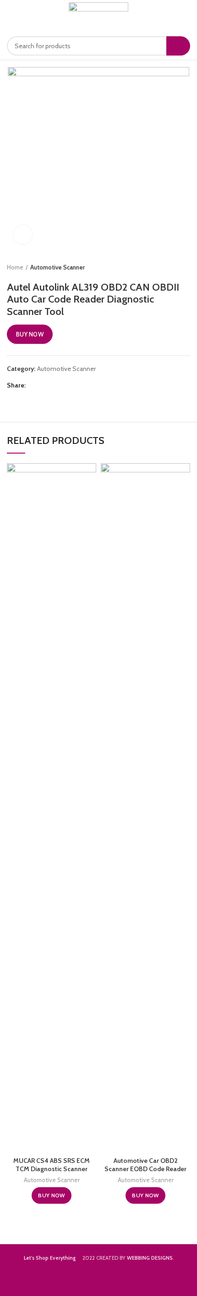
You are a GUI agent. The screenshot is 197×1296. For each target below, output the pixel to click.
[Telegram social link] (76, 386)
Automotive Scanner (57, 267)
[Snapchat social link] (184, 1280)
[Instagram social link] (160, 1280)
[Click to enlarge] (23, 234)
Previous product (167, 267)
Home (15, 267)
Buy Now (30, 334)
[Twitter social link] (45, 386)
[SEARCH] (178, 46)
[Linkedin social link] (66, 386)
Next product (185, 267)
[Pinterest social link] (55, 386)
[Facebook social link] (34, 386)
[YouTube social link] (172, 1280)
